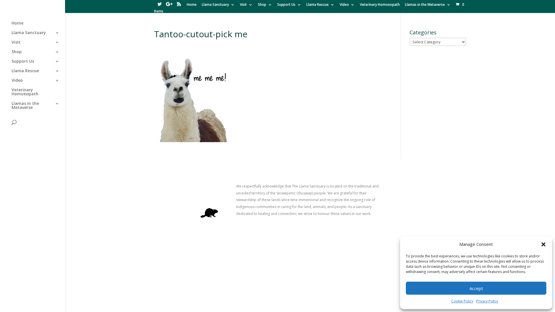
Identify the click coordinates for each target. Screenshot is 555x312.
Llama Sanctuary (215, 5)
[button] (543, 244)
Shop (262, 5)
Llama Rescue (317, 5)
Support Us (286, 5)
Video (344, 5)
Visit (243, 5)
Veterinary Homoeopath (380, 5)
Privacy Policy (487, 301)
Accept (476, 288)
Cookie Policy (462, 301)
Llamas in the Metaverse (425, 5)
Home (192, 5)
